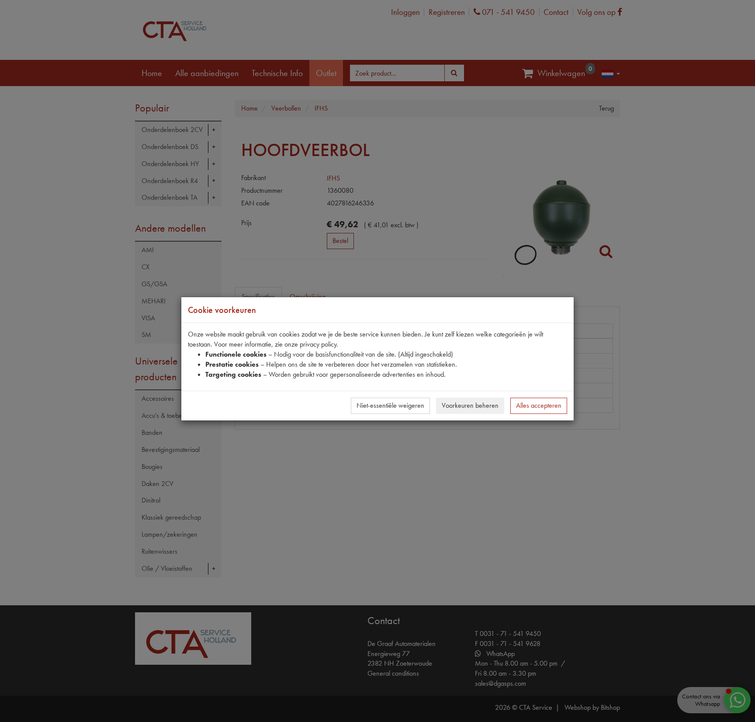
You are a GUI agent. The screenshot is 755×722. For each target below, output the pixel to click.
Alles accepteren (538, 405)
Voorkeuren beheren (470, 405)
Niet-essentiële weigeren (390, 405)
